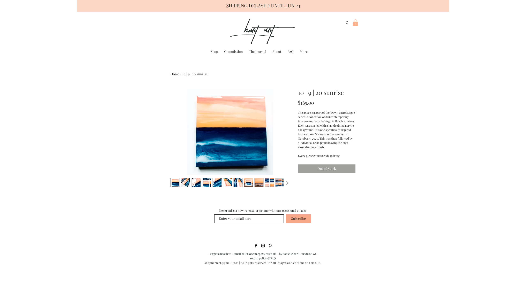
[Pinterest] (270, 245)
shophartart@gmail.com (221, 263)
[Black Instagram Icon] (263, 245)
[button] (355, 22)
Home (175, 74)
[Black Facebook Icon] (256, 245)
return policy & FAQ (263, 258)
